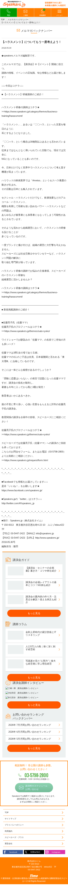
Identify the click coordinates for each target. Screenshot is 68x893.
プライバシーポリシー (14, 825)
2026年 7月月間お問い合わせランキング (29, 725)
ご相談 (25, 15)
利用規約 (8, 831)
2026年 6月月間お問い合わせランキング (29, 731)
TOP (3, 19)
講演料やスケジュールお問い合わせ (36, 787)
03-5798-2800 (36, 775)
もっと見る (34, 613)
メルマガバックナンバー (18, 19)
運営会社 (8, 843)
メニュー (59, 15)
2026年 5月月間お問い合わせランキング (29, 738)
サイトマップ (10, 819)
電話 (8, 15)
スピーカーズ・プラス (14, 837)
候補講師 (42, 12)
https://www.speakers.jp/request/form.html (26, 460)
